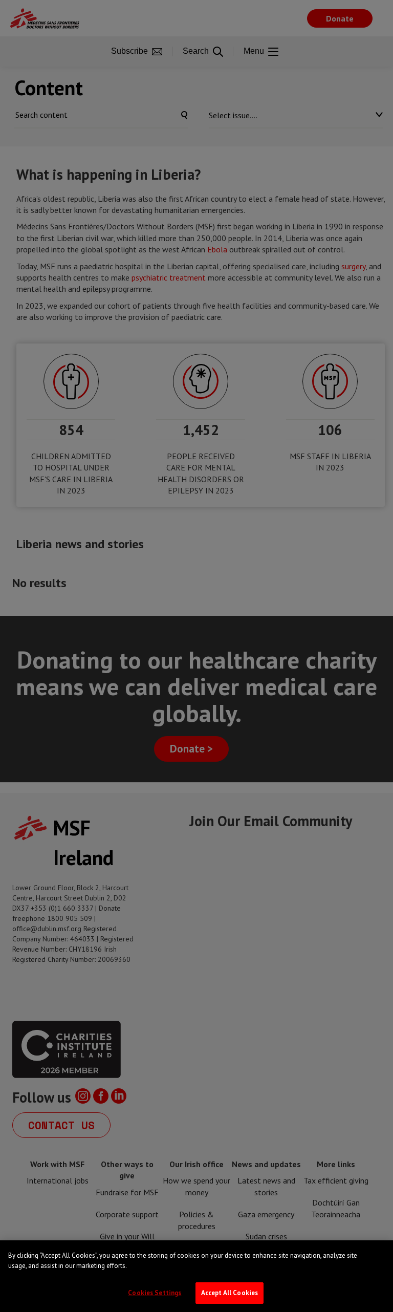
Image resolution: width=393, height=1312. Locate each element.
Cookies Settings (154, 1292)
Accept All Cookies (229, 1292)
